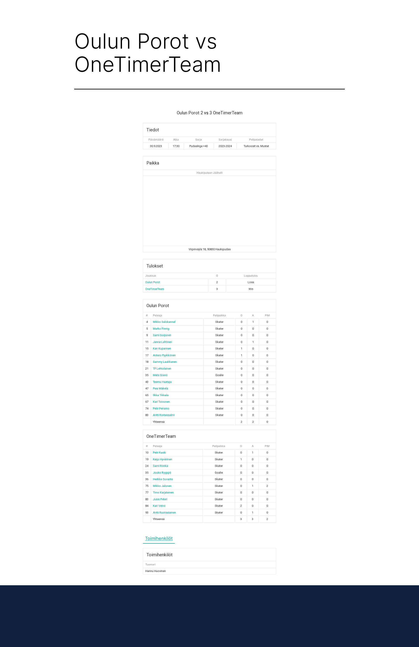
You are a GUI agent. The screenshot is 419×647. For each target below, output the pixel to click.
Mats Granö (160, 375)
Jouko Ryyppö (162, 472)
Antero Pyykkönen (164, 355)
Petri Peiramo (161, 408)
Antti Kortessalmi (164, 415)
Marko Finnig (161, 328)
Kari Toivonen (161, 401)
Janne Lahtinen (162, 342)
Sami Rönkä (160, 465)
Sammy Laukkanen (165, 361)
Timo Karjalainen (163, 492)
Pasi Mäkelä (160, 388)
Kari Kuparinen (162, 348)
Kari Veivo (159, 505)
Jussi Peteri (160, 499)
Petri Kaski (159, 452)
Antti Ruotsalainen (164, 512)
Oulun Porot (152, 282)
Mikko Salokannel (164, 322)
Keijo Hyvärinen (162, 459)
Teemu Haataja (162, 381)
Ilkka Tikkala (160, 395)
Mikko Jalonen (162, 486)
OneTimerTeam (154, 289)
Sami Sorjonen (162, 335)
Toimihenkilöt (159, 538)
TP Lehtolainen (162, 368)
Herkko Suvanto (163, 479)
